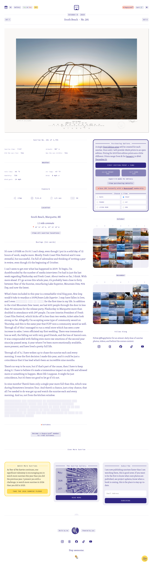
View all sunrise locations (45, 233)
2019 (82, 14)
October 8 (73, 14)
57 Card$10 (134, 173)
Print (127, 197)
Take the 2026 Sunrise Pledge (27, 491)
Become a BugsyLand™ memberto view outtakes (45, 434)
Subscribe (125, 500)
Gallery (17, 7)
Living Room (103, 207)
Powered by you (88, 531)
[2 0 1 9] (76, 9)
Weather (45, 162)
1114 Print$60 (107, 173)
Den (126, 207)
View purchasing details (121, 183)
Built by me (63, 531)
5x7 (126, 202)
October (120, 219)
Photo (101, 197)
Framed (101, 202)
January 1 (130, 156)
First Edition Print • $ (120, 165)
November (121, 275)
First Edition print (111, 147)
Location (46, 207)
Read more (76, 497)
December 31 (101, 159)
